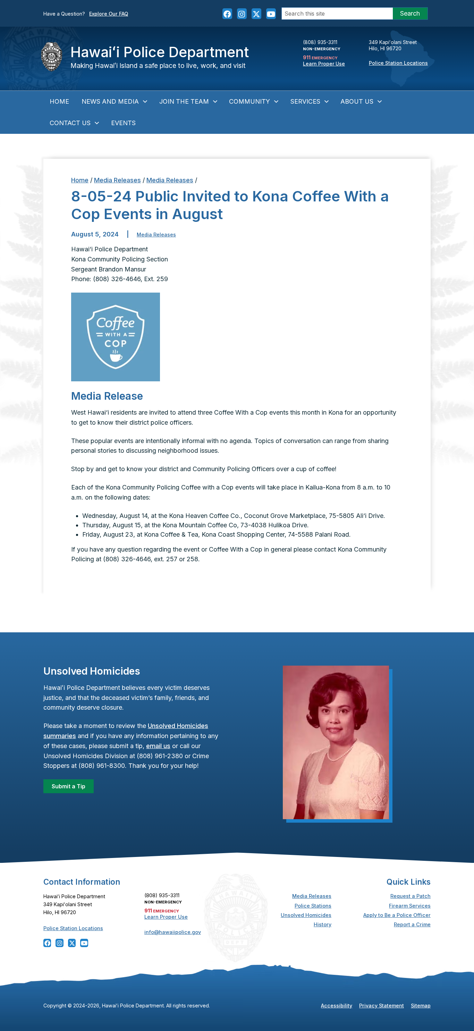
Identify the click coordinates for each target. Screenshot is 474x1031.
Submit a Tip (68, 786)
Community (249, 101)
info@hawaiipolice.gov (172, 932)
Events (123, 123)
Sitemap (421, 1005)
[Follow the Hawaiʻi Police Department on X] (256, 13)
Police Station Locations (398, 63)
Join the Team (184, 101)
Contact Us (70, 123)
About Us (356, 101)
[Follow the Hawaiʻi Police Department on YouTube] (271, 13)
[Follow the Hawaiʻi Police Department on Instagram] (242, 13)
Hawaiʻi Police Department (159, 52)
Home (59, 101)
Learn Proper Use (324, 64)
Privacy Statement (381, 1005)
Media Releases (117, 180)
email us (158, 746)
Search (410, 13)
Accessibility (336, 1005)
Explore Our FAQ (108, 14)
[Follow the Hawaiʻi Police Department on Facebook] (227, 13)
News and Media (110, 101)
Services (305, 101)
